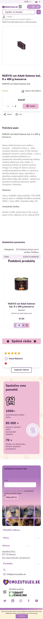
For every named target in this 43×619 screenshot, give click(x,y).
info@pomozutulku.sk (16, 574)
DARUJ (32, 106)
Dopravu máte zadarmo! (33, 91)
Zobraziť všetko (21, 370)
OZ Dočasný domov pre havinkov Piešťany (27, 251)
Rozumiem (21, 616)
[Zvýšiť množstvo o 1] (15, 106)
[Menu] (37, 6)
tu (36, 613)
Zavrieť (21, 117)
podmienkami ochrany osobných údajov (19, 492)
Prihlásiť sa (11, 497)
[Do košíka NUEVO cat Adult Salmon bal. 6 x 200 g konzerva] (27, 325)
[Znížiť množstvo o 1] (13, 106)
